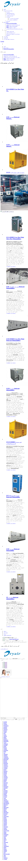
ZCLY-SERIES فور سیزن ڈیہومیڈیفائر (14, 442)
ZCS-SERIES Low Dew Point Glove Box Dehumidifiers (15, 238)
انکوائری (13, 266)
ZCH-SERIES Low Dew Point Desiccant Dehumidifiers (15, 339)
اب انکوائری (4, 648)
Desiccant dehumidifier (8, 49)
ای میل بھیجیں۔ (5, 676)
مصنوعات (5, 47)
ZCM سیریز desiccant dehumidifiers (13, 389)
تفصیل (8, 266)
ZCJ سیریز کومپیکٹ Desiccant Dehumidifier (13, 496)
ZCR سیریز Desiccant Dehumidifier (12, 549)
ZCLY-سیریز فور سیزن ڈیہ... (15, 172)
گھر (4, 46)
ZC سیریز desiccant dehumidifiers (12, 598)
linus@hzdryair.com (14, 639)
